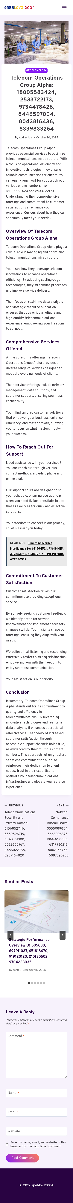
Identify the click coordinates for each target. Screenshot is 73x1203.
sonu (16, 970)
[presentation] (36, 911)
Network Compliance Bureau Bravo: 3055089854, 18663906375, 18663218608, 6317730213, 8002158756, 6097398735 (57, 831)
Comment (16, 1036)
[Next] (63, 935)
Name (13, 1093)
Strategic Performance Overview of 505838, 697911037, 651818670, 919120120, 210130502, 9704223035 (29, 951)
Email (13, 1112)
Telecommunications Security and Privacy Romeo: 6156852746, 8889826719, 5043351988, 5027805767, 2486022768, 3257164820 (20, 831)
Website (14, 1131)
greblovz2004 (36, 70)
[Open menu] (64, 7)
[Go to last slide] (10, 935)
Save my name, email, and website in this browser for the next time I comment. (38, 1144)
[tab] (29, 983)
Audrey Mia (26, 138)
